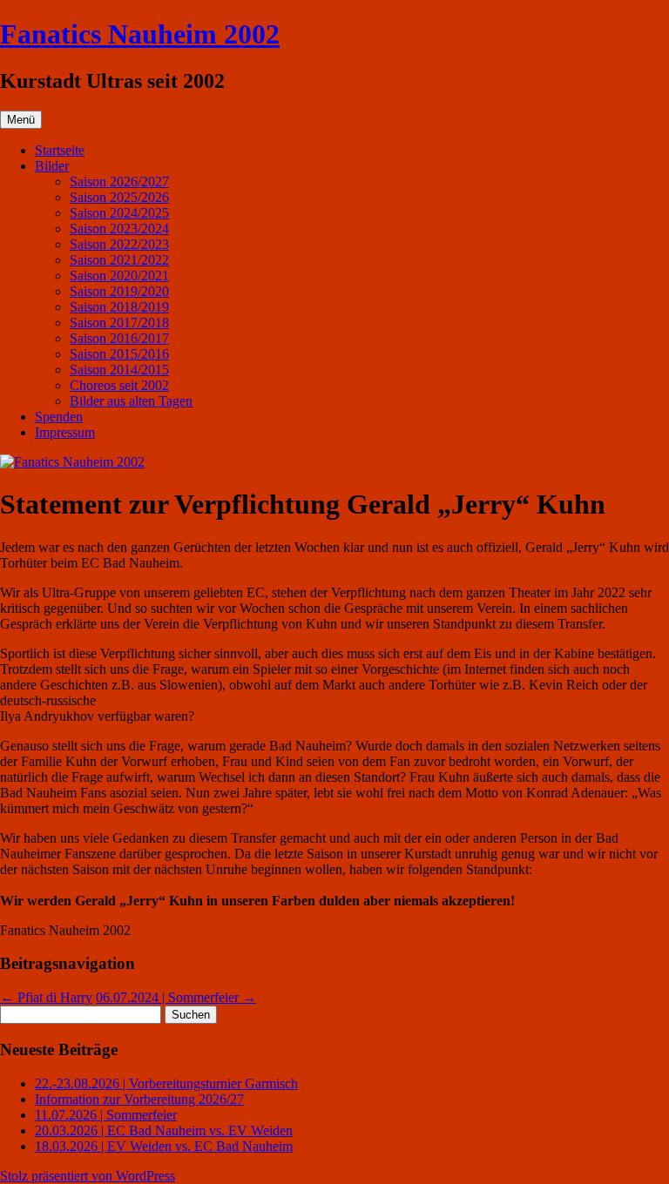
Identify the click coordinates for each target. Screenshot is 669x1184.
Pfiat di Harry (46, 997)
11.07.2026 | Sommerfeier (106, 1114)
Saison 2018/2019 (119, 306)
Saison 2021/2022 (119, 259)
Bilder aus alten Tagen (131, 401)
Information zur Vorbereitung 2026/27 (139, 1099)
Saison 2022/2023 (119, 244)
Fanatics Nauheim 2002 (140, 34)
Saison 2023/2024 (119, 228)
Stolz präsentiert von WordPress (87, 1175)
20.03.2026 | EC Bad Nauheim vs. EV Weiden (164, 1130)
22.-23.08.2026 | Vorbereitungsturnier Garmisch (166, 1083)
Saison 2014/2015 (119, 369)
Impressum (65, 432)
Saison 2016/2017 (119, 338)
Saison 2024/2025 (119, 212)
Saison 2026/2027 (119, 181)
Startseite (59, 150)
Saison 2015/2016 (119, 353)
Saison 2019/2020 (119, 291)
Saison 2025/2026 (119, 197)
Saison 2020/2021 (119, 275)
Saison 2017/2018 (119, 322)
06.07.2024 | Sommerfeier (176, 997)
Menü (21, 119)
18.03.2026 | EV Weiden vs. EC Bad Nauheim (164, 1146)
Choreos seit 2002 (119, 385)
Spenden (59, 416)
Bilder (52, 165)
